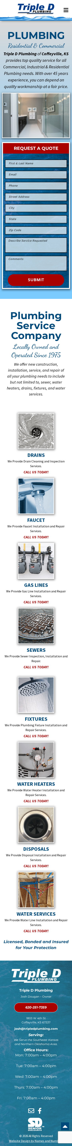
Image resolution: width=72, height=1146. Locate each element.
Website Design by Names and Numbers (36, 1141)
